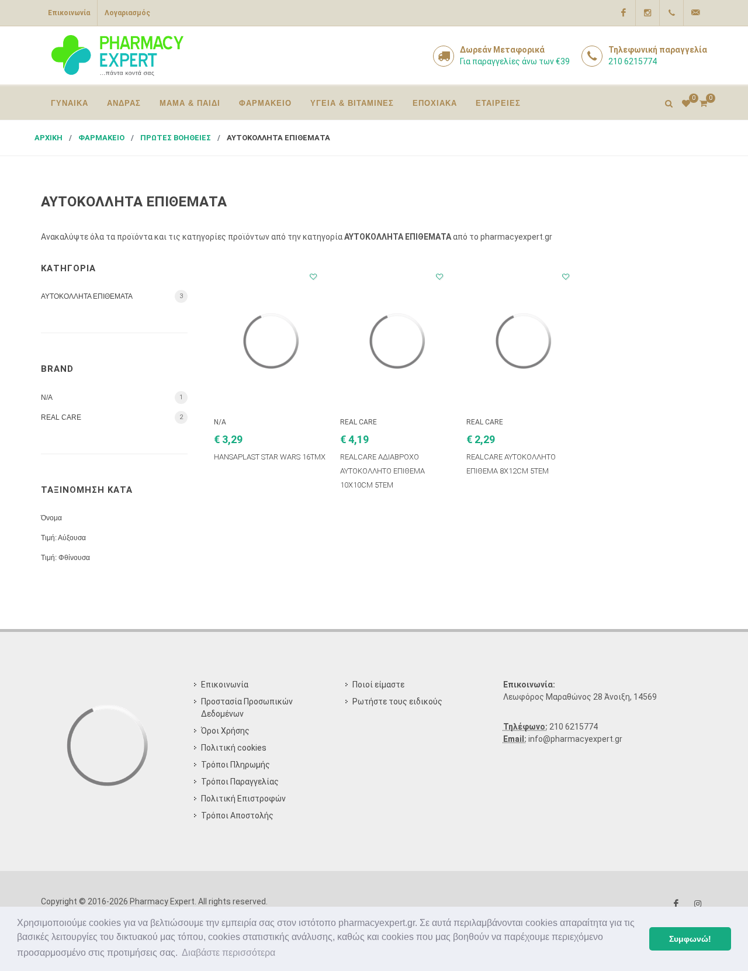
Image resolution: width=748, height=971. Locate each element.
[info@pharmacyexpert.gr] (695, 13)
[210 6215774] (671, 13)
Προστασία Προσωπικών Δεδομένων (247, 707)
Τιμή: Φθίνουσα (65, 558)
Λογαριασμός (127, 13)
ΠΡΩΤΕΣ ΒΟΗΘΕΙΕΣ (175, 137)
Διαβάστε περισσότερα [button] (228, 953)
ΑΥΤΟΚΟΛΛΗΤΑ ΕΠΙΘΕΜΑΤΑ (278, 137)
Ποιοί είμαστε (378, 684)
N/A (47, 397)
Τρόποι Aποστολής (237, 815)
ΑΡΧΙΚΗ (48, 137)
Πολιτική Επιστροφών (243, 798)
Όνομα (51, 518)
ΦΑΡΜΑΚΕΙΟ (101, 137)
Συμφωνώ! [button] (690, 939)
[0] (703, 102)
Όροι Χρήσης (225, 730)
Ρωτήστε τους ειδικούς (397, 701)
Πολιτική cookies (233, 747)
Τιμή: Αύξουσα (63, 538)
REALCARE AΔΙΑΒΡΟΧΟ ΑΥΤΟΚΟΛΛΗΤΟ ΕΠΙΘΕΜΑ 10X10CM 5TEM (382, 470)
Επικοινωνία (69, 13)
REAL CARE (61, 417)
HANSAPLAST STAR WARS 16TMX (269, 456)
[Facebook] (623, 13)
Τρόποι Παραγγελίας (240, 781)
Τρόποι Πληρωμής (235, 764)
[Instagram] (647, 13)
